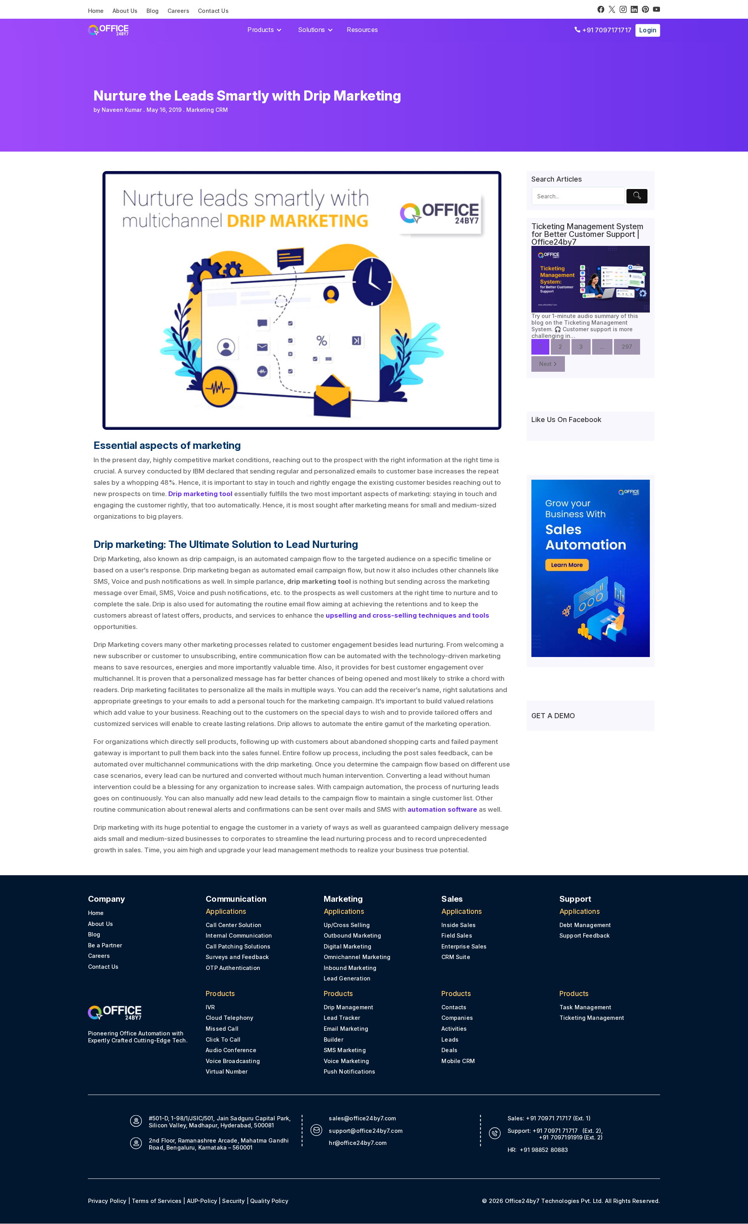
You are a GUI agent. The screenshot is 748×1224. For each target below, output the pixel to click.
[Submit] (636, 196)
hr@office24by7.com (357, 1142)
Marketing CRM (207, 109)
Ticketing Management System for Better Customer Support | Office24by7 (587, 234)
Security (233, 1201)
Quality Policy (269, 1201)
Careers (178, 11)
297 (627, 346)
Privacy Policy (107, 1201)
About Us (125, 11)
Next (545, 363)
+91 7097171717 (603, 30)
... (602, 346)
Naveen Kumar (122, 109)
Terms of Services (157, 1201)
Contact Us (213, 11)
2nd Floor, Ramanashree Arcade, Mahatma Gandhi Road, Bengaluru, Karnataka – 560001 (219, 1144)
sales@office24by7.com (362, 1118)
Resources (362, 30)
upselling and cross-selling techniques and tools (407, 615)
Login (647, 30)
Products (260, 30)
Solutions (311, 30)
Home (96, 11)
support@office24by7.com (365, 1130)
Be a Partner (105, 945)
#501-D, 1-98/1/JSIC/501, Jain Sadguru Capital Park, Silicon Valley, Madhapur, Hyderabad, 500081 (220, 1122)
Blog (152, 11)
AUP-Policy (202, 1201)
